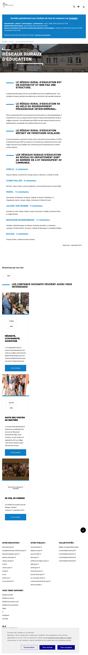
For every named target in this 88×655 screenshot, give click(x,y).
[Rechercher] (74, 7)
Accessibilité (78, 7)
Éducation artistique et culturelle (15, 488)
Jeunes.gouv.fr (7, 568)
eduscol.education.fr (9, 557)
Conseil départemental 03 (67, 550)
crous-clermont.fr (8, 581)
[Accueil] (8, 5)
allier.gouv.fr (35, 564)
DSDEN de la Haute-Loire (10, 602)
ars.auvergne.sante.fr (38, 578)
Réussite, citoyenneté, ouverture (12, 338)
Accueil (4, 42)
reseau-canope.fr (8, 561)
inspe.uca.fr (6, 578)
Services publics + (36, 585)
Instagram (5, 615)
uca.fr (4, 574)
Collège (11, 321)
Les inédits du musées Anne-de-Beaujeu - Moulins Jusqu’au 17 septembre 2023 (15, 507)
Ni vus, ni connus (15, 498)
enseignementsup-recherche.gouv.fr (14, 550)
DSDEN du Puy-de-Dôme (10, 605)
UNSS (4, 608)
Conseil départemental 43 (67, 557)
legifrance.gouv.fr (36, 550)
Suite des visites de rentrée (15, 418)
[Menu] (83, 7)
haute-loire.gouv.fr (37, 571)
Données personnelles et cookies (59, 638)
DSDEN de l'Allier (7, 595)
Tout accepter (66, 647)
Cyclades (73, 18)
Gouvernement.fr (36, 547)
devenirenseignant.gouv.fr (11, 554)
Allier (8, 276)
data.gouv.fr (35, 557)
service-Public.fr (36, 554)
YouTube (5, 619)
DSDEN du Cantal (8, 598)
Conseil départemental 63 (67, 561)
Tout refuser (47, 647)
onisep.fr (5, 571)
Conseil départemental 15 (67, 554)
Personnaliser (29, 647)
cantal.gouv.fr (35, 568)
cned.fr (4, 564)
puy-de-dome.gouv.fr (37, 574)
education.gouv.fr (8, 547)
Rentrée (11, 403)
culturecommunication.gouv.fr (41, 581)
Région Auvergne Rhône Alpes (69, 547)
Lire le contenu (15, 368)
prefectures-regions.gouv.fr (40, 561)
